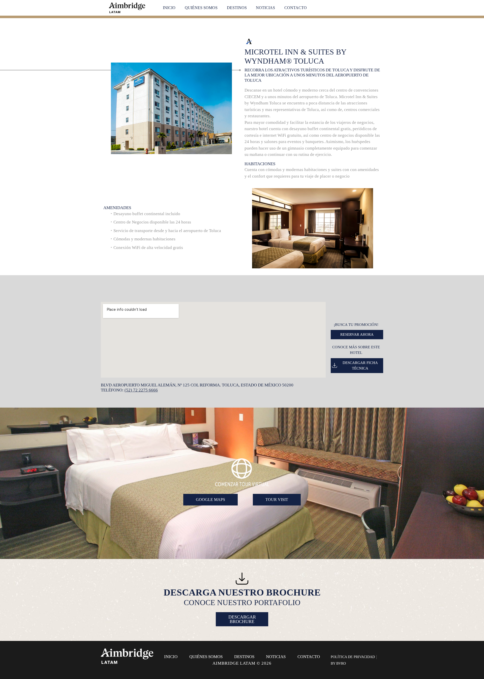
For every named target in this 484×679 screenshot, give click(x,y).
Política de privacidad (353, 657)
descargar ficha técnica (360, 366)
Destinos (237, 8)
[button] (248, 229)
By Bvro (338, 663)
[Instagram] (356, 651)
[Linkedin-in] (366, 651)
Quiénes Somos (201, 8)
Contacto (295, 8)
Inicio (169, 8)
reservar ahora (357, 334)
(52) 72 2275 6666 (141, 390)
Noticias (265, 8)
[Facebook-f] (346, 651)
